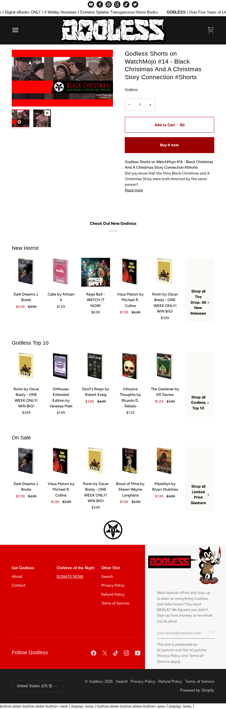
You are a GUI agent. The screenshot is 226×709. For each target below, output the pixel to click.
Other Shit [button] (110, 568)
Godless (131, 90)
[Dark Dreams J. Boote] (26, 272)
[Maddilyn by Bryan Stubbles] (165, 461)
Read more (134, 190)
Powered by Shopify (197, 690)
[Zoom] (62, 78)
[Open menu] (20, 30)
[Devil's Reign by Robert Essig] (95, 366)
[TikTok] (126, 4)
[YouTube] (90, 4)
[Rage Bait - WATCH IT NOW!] (95, 272)
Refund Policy (112, 594)
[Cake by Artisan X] (61, 272)
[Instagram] (108, 4)
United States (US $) (34, 686)
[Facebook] (99, 4)
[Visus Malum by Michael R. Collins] (130, 272)
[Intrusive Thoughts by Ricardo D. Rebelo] (130, 366)
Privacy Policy (168, 655)
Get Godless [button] (23, 568)
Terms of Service (115, 603)
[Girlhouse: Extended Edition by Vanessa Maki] (61, 366)
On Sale (21, 438)
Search (107, 576)
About (17, 576)
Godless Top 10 (30, 343)
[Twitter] (135, 4)
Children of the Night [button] (75, 568)
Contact (19, 585)
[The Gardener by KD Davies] (165, 366)
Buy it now (169, 145)
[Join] (209, 632)
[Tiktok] (115, 653)
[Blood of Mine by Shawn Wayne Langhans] (130, 461)
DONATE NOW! (70, 576)
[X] (104, 653)
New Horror (25, 248)
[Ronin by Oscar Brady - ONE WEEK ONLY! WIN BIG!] (165, 272)
